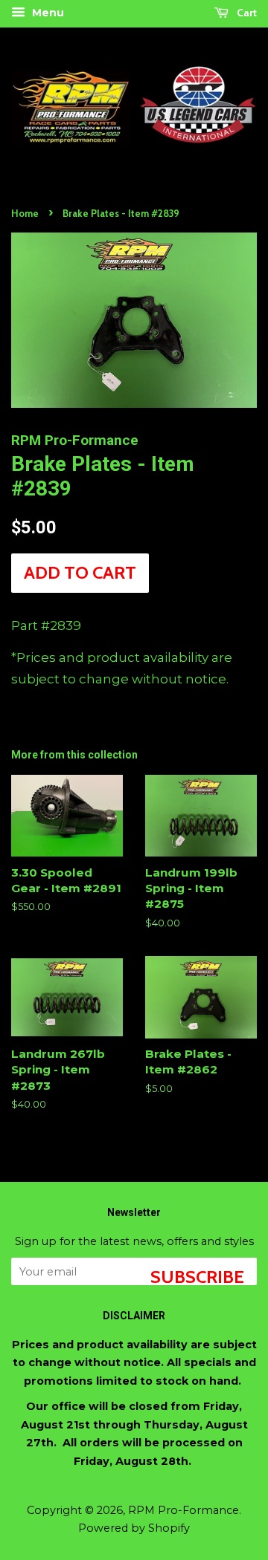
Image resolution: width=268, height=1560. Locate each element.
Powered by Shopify (134, 1528)
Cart (245, 12)
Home (25, 213)
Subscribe (197, 1275)
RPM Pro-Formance (183, 1510)
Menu (46, 12)
